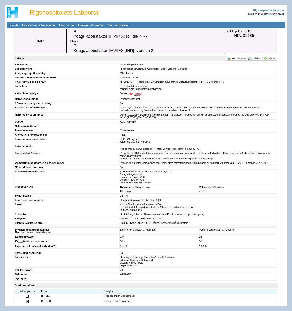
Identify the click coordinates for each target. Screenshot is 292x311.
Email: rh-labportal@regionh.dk (265, 14)
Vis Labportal (239, 58)
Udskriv (257, 58)
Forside (13, 25)
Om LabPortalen (118, 25)
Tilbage (272, 58)
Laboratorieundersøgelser (38, 25)
